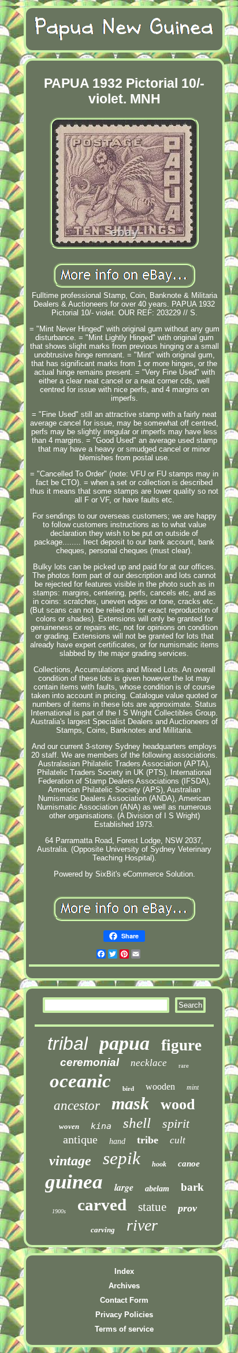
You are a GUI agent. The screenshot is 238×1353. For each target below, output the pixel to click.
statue (152, 1207)
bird (128, 1088)
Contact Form (124, 1300)
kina (101, 1126)
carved (102, 1204)
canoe (189, 1163)
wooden (160, 1086)
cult (177, 1140)
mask (130, 1103)
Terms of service (124, 1329)
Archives (124, 1285)
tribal (67, 1043)
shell (137, 1123)
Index (124, 1271)
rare (183, 1065)
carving (103, 1229)
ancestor (77, 1105)
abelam (157, 1188)
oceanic (80, 1081)
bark (192, 1187)
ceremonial (89, 1062)
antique (80, 1139)
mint (193, 1087)
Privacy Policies (124, 1314)
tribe (147, 1140)
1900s (59, 1211)
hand (117, 1141)
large (123, 1187)
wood (178, 1104)
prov (187, 1208)
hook (159, 1164)
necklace (149, 1062)
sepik (121, 1158)
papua (124, 1043)
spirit (175, 1123)
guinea (74, 1182)
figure (181, 1045)
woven (69, 1126)
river (142, 1225)
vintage (70, 1160)
